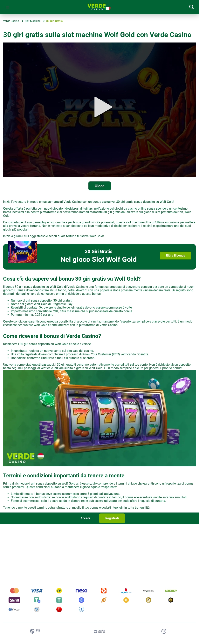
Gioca (100, 186)
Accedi (85, 518)
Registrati (112, 518)
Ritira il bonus (175, 255)
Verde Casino (109, 325)
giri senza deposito (44, 483)
